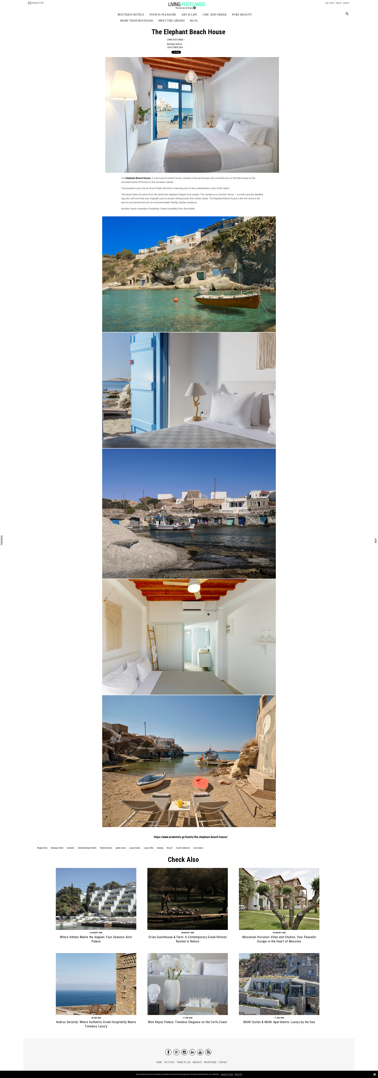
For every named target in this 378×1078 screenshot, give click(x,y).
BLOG (194, 20)
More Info (238, 1074)
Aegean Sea (42, 848)
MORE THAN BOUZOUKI (136, 20)
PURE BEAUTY (242, 14)
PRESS (339, 3)
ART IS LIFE (189, 14)
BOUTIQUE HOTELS (131, 14)
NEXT (376, 540)
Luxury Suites (134, 848)
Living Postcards (175, 39)
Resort (169, 848)
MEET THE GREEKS (171, 20)
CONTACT (223, 1062)
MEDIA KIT (197, 1062)
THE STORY (329, 3)
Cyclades (70, 848)
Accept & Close (227, 1074)
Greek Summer (106, 848)
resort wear (198, 848)
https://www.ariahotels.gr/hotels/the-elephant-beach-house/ (191, 837)
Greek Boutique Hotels (87, 848)
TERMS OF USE (184, 1062)
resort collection (183, 848)
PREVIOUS (2, 540)
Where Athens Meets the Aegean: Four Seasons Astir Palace (96, 939)
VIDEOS (346, 3)
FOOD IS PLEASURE (163, 14)
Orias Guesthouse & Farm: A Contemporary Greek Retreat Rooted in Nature (188, 939)
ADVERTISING (210, 1062)
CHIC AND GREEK (215, 14)
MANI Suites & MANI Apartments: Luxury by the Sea (279, 1022)
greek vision (121, 848)
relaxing (160, 848)
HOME (159, 1062)
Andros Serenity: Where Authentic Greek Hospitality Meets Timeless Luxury (96, 1024)
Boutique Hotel (57, 848)
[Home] (189, 4)
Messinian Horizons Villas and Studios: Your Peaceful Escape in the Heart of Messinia (279, 939)
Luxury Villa (148, 848)
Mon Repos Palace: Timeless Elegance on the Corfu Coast (187, 1022)
